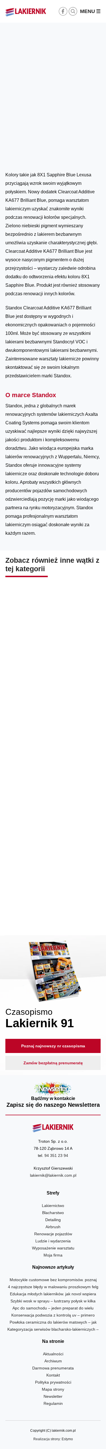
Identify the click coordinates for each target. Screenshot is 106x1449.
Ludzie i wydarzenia (53, 1241)
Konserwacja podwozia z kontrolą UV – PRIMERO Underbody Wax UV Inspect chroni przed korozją (53, 897)
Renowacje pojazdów (53, 1234)
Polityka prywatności (53, 1382)
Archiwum (53, 1361)
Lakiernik (59, 157)
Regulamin (53, 1403)
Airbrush (53, 1227)
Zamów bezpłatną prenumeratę (53, 1063)
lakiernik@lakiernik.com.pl (53, 1175)
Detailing (53, 1219)
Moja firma (53, 1255)
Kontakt (53, 1375)
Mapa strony (53, 1389)
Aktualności (78, 157)
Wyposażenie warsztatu (53, 1248)
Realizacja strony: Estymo (53, 1439)
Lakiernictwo (53, 1205)
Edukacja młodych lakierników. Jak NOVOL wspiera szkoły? (53, 781)
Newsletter (53, 1095)
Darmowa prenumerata (53, 1368)
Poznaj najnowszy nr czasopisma (53, 1046)
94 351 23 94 (56, 1155)
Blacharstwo (53, 1212)
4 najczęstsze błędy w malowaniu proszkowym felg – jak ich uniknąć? (53, 669)
